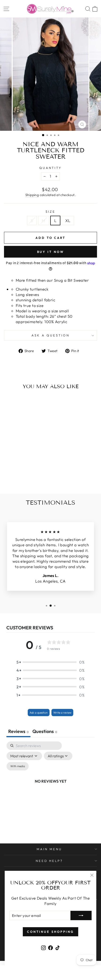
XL (67, 220)
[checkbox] (18, 766)
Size (50, 211)
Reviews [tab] (18, 731)
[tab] (45, 731)
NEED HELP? (49, 861)
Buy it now (50, 252)
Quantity (50, 168)
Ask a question (50, 335)
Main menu (49, 849)
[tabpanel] (50, 786)
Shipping (32, 195)
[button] (50, 662)
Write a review (62, 712)
